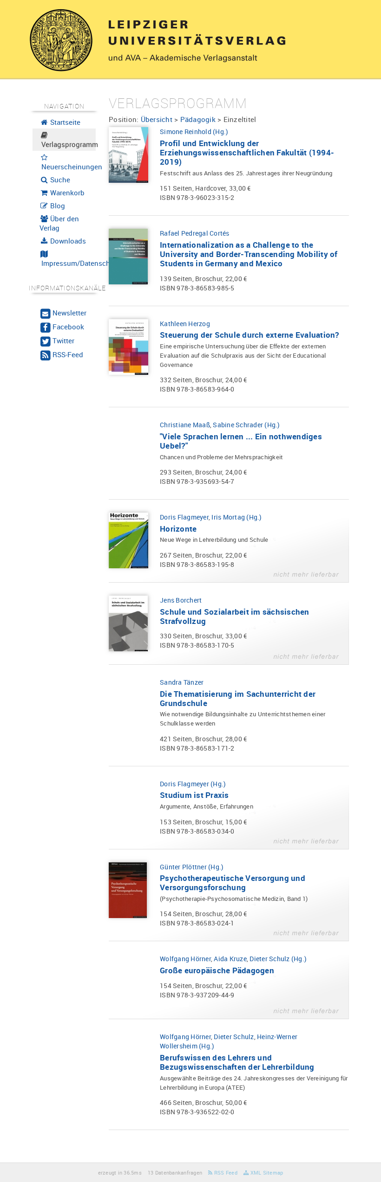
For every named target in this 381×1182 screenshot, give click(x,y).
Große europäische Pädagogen (217, 970)
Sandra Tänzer (182, 682)
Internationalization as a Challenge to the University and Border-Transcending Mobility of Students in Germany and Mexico (249, 254)
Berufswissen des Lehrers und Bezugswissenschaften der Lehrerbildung (237, 1062)
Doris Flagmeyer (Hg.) (193, 783)
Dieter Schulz (234, 1036)
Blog (56, 205)
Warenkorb (66, 192)
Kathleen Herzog (185, 323)
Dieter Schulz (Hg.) (278, 958)
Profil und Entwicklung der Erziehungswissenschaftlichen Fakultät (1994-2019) (247, 152)
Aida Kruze (230, 958)
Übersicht (156, 119)
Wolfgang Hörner (185, 958)
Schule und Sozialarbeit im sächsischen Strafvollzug (234, 616)
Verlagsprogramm (67, 144)
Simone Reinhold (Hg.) (194, 131)
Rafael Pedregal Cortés (195, 233)
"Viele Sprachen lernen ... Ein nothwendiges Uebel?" (241, 441)
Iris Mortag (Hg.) (236, 517)
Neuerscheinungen (67, 166)
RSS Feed (225, 1172)
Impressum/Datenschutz (67, 263)
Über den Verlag (59, 223)
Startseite (64, 122)
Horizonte (178, 528)
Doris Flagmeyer (184, 517)
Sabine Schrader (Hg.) (246, 424)
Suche (59, 179)
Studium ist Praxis (194, 795)
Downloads (67, 240)
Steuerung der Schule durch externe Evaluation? (249, 334)
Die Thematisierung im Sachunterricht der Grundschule (237, 698)
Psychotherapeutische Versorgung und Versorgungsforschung (232, 883)
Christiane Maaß (185, 424)
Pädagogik (198, 119)
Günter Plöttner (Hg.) (191, 866)
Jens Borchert (181, 600)
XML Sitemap (266, 1172)
